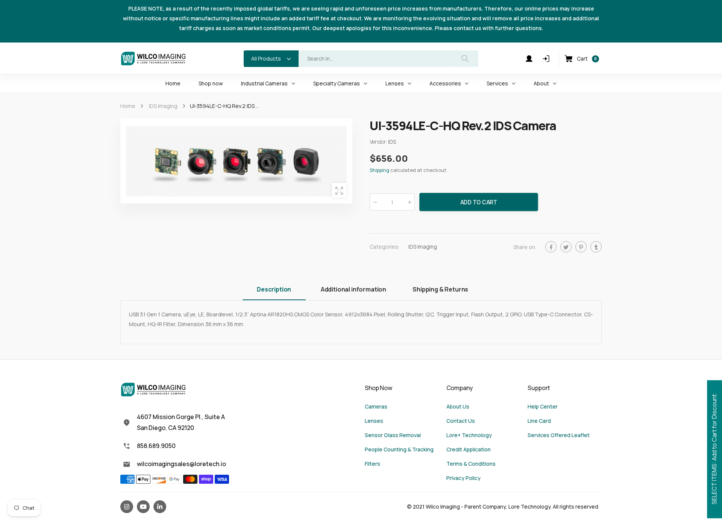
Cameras (376, 406)
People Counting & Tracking (399, 449)
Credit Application (468, 449)
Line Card (539, 420)
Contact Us (460, 420)
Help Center (543, 406)
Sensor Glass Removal (393, 435)
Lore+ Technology (469, 435)
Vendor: (379, 142)
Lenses (374, 420)
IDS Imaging (422, 247)
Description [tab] (274, 289)
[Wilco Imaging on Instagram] (126, 506)
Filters (372, 463)
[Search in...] (465, 58)
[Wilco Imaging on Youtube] (143, 506)
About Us (457, 406)
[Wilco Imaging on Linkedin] (159, 506)
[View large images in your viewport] (339, 190)
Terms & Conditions (471, 463)
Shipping (379, 170)
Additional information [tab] (353, 289)
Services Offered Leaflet (559, 435)
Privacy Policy (463, 477)
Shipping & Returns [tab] (440, 289)
